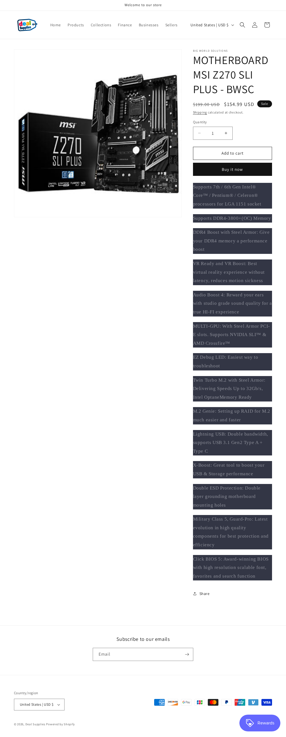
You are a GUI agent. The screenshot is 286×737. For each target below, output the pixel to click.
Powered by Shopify (60, 724)
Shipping (200, 112)
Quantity (200, 122)
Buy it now (232, 169)
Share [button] (204, 593)
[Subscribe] (187, 654)
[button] (242, 25)
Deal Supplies (35, 724)
